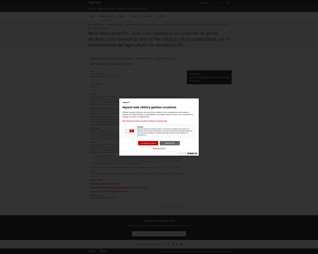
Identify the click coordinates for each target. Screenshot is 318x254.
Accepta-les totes (148, 143)
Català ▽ (126, 102)
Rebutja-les (169, 143)
